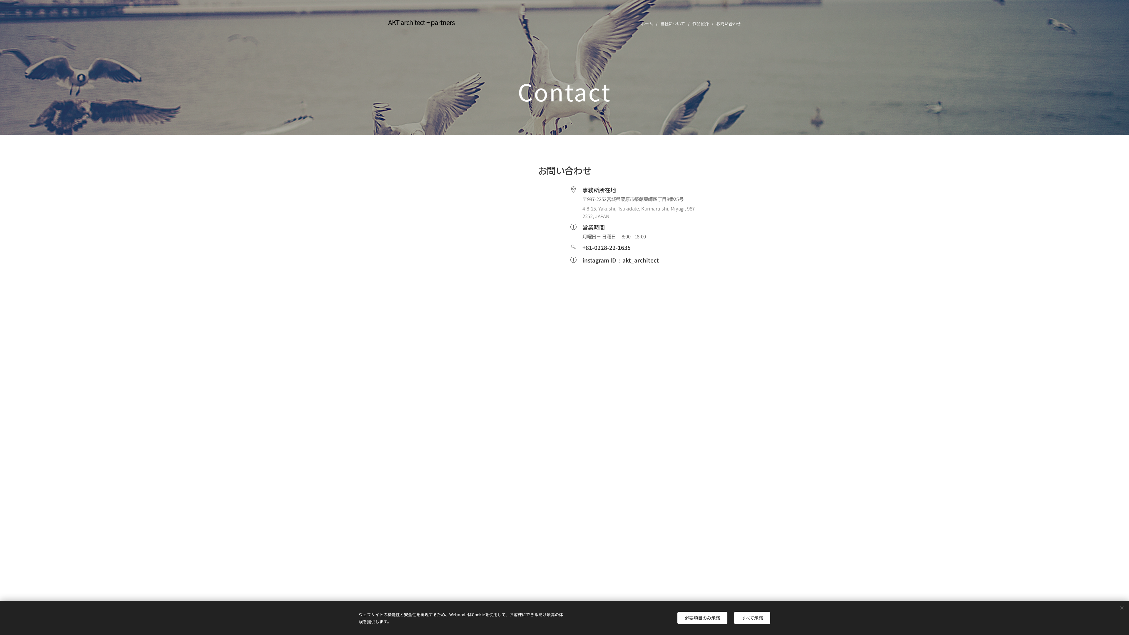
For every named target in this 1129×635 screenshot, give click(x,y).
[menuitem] (648, 23)
